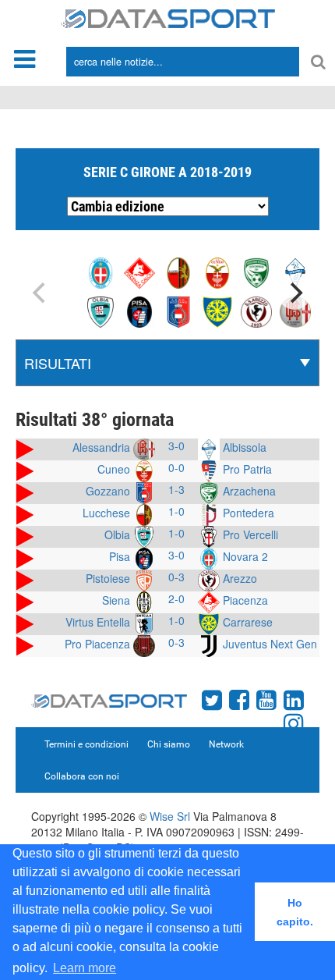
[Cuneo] (217, 271)
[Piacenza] (139, 271)
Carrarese (246, 622)
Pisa (121, 556)
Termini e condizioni (86, 744)
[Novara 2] (100, 271)
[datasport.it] (168, 17)
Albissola (243, 447)
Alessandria (102, 447)
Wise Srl (170, 816)
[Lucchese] (178, 271)
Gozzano (109, 491)
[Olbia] (100, 310)
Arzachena (248, 491)
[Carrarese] (217, 310)
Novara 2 (244, 556)
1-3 (176, 489)
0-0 (176, 467)
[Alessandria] (295, 310)
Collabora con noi (81, 776)
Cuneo (115, 469)
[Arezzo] (256, 310)
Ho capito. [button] (295, 912)
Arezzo (238, 578)
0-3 (176, 576)
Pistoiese (109, 578)
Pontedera (247, 512)
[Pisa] (139, 310)
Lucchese (108, 512)
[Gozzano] (178, 310)
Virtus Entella (99, 622)
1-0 (176, 511)
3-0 (176, 445)
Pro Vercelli (249, 534)
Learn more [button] (84, 968)
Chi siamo (168, 744)
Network (226, 744)
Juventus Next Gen (268, 644)
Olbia (118, 534)
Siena (117, 600)
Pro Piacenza (99, 644)
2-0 (176, 598)
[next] (294, 292)
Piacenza (244, 600)
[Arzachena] (256, 271)
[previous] (40, 292)
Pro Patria (246, 469)
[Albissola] (295, 271)
